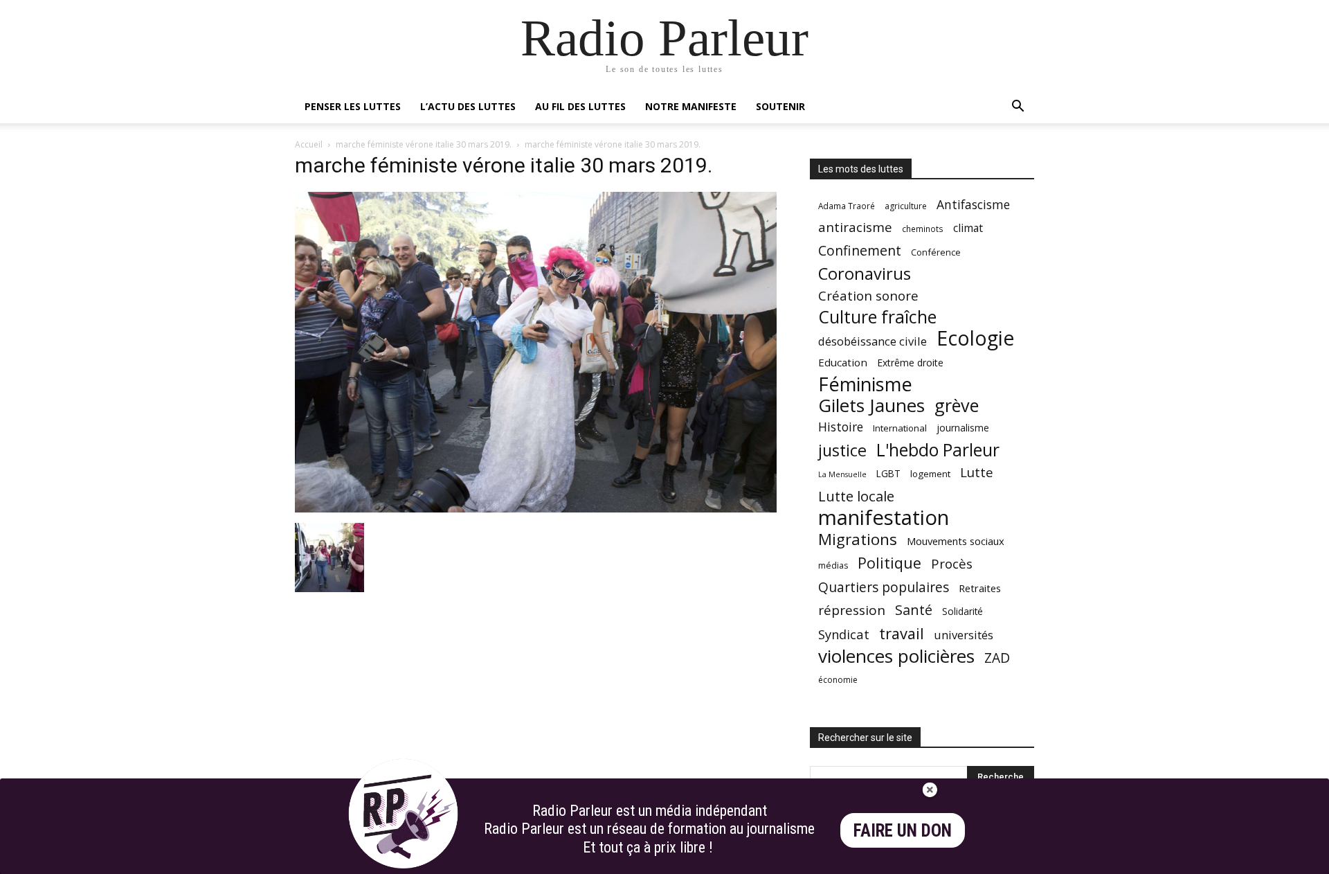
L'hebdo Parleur (938, 450)
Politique (889, 562)
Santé (913, 610)
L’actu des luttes (468, 106)
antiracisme (855, 227)
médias (833, 565)
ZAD (997, 657)
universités (963, 634)
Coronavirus (864, 274)
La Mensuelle (842, 474)
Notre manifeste (690, 106)
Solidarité (962, 611)
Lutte (976, 472)
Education (842, 362)
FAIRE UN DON (902, 831)
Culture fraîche (877, 317)
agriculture (906, 206)
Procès (952, 563)
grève (956, 405)
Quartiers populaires (883, 587)
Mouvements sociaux (955, 541)
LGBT (888, 473)
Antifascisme (973, 204)
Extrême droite (910, 362)
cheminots (922, 228)
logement (930, 473)
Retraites (980, 588)
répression (851, 610)
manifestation (883, 517)
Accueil (309, 144)
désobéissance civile (872, 341)
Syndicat (843, 634)
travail (901, 633)
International (900, 428)
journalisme (963, 427)
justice (842, 450)
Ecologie (975, 338)
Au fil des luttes (580, 106)
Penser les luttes (353, 106)
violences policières (896, 656)
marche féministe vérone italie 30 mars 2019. (424, 144)
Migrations (857, 539)
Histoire (840, 427)
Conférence (936, 252)
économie (838, 680)
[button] (1017, 107)
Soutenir (780, 106)
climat (968, 228)
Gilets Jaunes (871, 405)
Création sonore (868, 295)
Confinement (859, 250)
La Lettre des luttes (997, 861)
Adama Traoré (846, 205)
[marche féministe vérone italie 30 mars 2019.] (536, 509)
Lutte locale (856, 496)
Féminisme (865, 384)
